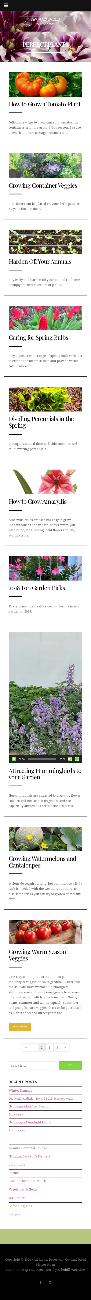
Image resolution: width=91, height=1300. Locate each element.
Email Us (12, 1269)
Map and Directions (36, 1269)
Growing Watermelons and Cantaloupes (42, 861)
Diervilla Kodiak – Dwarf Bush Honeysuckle (41, 1098)
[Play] (14, 759)
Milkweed (16, 1114)
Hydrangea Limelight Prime (30, 1122)
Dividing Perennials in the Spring (41, 421)
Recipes (14, 1214)
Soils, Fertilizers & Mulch (27, 1181)
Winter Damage (20, 1090)
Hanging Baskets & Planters (29, 1156)
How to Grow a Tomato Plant (45, 104)
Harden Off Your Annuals (40, 261)
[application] (45, 697)
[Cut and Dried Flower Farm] (45, 21)
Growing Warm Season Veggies (37, 954)
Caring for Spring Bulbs (38, 337)
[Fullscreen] (77, 759)
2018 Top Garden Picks (37, 587)
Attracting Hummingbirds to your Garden (45, 773)
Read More (20, 1026)
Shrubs (14, 1173)
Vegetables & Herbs (23, 1189)
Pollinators (17, 1130)
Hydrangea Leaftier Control (29, 1106)
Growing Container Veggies (43, 185)
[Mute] (70, 759)
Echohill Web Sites (71, 1269)
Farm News (17, 1197)
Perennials (17, 1164)
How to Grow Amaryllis (37, 501)
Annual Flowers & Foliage (28, 1148)
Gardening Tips (20, 1206)
